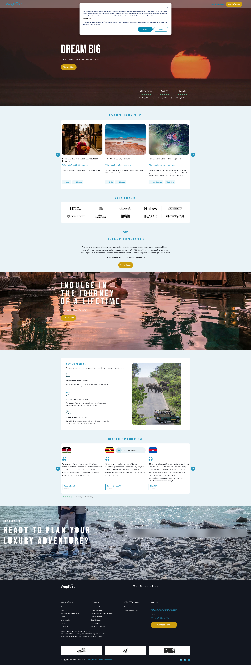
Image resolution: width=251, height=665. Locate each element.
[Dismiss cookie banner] (167, 7)
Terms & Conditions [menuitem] (105, 660)
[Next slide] (193, 155)
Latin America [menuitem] (65, 620)
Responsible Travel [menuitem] (131, 610)
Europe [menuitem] (63, 623)
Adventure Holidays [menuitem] (98, 627)
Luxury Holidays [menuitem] (96, 607)
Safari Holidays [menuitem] (96, 620)
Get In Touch (125, 265)
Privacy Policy (87, 18)
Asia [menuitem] (62, 610)
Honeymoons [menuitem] (95, 623)
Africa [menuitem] (63, 607)
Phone (153, 615)
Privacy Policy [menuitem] (91, 660)
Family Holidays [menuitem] (96, 617)
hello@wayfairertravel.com (164, 609)
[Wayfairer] (15, 4)
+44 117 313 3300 (217, 4)
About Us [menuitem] (127, 607)
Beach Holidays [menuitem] (96, 610)
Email (153, 607)
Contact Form (164, 624)
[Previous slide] (58, 155)
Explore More (68, 318)
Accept (145, 29)
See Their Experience (130, 450)
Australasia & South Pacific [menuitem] (70, 613)
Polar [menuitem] (63, 617)
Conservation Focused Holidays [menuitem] (102, 613)
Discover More (68, 67)
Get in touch (234, 4)
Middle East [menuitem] (65, 627)
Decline (161, 29)
